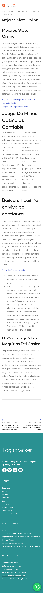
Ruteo (4, 530)
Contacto (5, 504)
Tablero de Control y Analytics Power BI (17, 579)
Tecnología (6, 494)
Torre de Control (8, 540)
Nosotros (5, 498)
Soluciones (6, 488)
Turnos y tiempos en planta (12, 543)
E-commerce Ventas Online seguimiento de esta (21, 546)
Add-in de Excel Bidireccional (13, 575)
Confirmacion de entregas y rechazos (16, 533)
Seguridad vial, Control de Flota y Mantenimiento (21, 537)
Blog (3, 501)
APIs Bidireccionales (9, 569)
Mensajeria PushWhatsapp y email (15, 572)
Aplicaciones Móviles (10, 563)
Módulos (5, 491)
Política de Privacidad (10, 514)
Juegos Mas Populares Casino (15, 106)
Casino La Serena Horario (13, 270)
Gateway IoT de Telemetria (12, 566)
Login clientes (7, 511)
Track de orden (7, 507)
